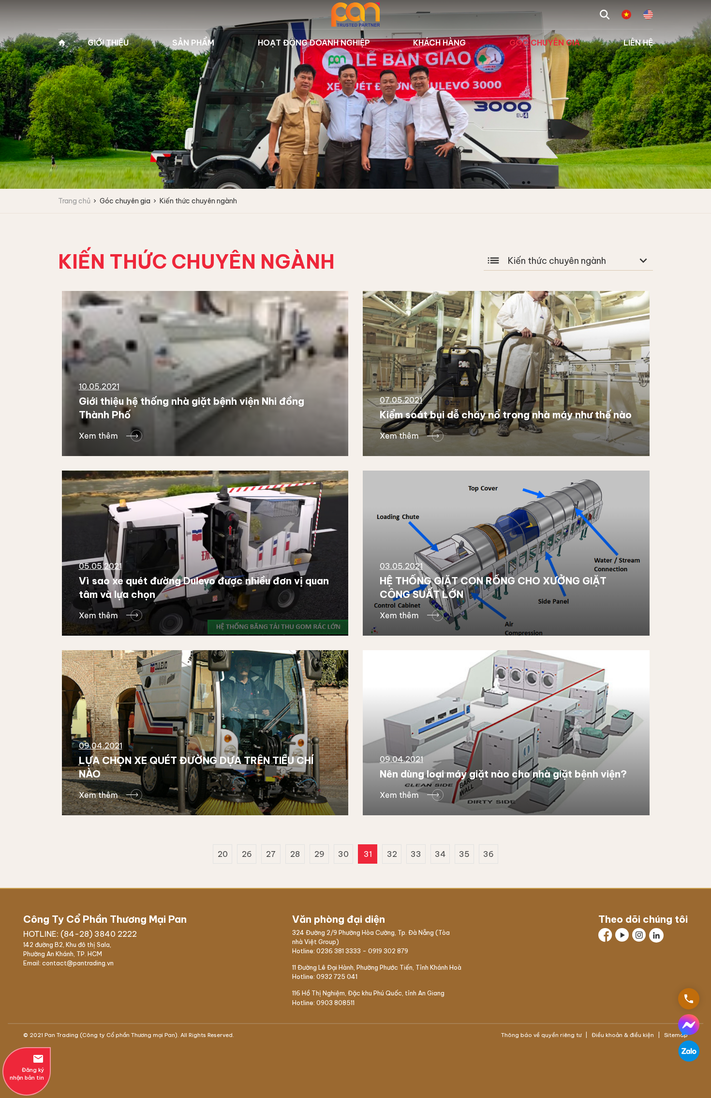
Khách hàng (439, 42)
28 (295, 854)
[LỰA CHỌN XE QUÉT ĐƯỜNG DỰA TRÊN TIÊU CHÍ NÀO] (205, 732)
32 (392, 854)
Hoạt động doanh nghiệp (314, 42)
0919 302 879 (388, 951)
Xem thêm (98, 436)
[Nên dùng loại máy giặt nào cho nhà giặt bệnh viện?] (506, 732)
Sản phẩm (193, 42)
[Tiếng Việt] (626, 14)
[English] (648, 14)
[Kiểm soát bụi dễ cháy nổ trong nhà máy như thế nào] (506, 373)
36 (488, 854)
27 (271, 854)
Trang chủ (62, 42)
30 (343, 854)
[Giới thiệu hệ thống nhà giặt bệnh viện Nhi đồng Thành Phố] (205, 373)
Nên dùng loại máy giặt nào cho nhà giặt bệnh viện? (503, 774)
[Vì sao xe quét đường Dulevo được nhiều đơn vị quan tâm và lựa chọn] (205, 553)
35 (464, 854)
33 (416, 854)
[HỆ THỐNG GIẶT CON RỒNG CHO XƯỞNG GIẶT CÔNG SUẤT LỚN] (506, 553)
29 (319, 854)
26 (247, 854)
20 (223, 854)
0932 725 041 (336, 976)
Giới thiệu (108, 42)
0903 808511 (335, 1002)
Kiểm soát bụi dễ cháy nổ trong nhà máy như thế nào (506, 415)
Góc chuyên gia (544, 42)
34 (440, 854)
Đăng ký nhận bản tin (27, 1067)
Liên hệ (638, 42)
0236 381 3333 (338, 951)
